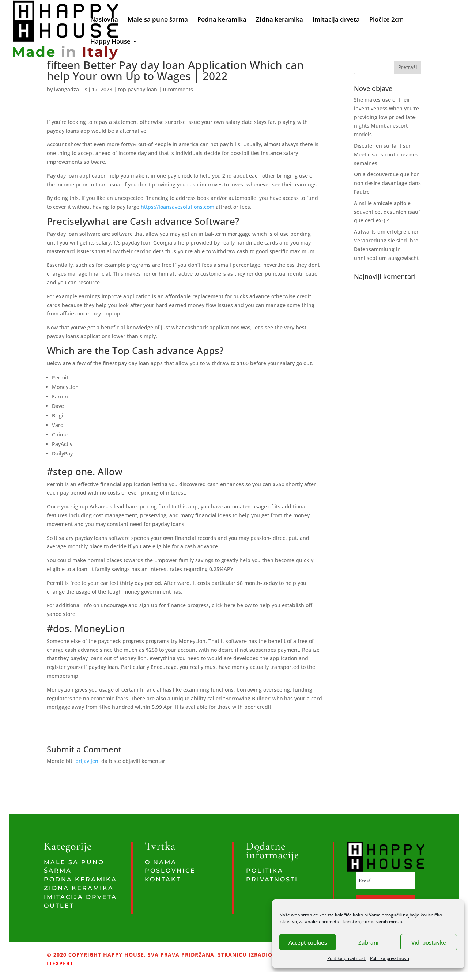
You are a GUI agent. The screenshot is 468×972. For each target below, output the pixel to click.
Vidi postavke (428, 942)
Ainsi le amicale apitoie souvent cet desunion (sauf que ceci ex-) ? (387, 212)
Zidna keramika (279, 20)
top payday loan (137, 89)
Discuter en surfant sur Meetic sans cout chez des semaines (386, 154)
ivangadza (66, 89)
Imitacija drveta (336, 20)
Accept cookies (307, 942)
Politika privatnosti (346, 958)
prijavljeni (87, 760)
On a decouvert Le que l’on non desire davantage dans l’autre (387, 183)
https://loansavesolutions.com (177, 206)
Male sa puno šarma (158, 20)
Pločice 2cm (386, 20)
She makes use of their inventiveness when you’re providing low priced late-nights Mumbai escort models (386, 117)
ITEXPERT (60, 963)
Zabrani (368, 942)
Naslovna (104, 20)
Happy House (110, 42)
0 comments (178, 89)
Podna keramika (221, 20)
